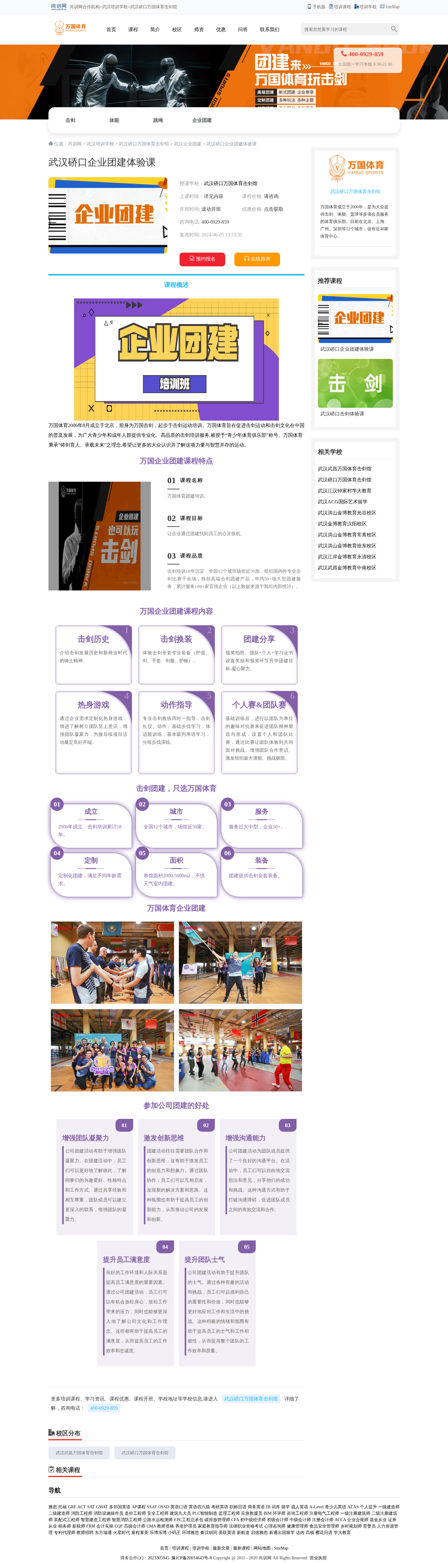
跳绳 (158, 120)
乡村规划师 (351, 1526)
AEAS (353, 1507)
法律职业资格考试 (246, 1526)
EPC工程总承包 (188, 1519)
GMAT (102, 1507)
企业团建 (202, 120)
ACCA (340, 1519)
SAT (91, 1507)
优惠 (221, 29)
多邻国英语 (119, 1507)
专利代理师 (64, 1532)
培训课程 (342, 7)
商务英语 (256, 1507)
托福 (62, 1507)
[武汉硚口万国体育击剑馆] (69, 23)
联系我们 (269, 29)
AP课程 (139, 1507)
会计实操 (104, 1526)
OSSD (163, 1507)
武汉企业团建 (187, 143)
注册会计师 (322, 1519)
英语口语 (179, 1507)
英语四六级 (199, 1507)
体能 (114, 120)
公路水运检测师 (158, 1519)
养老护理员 (186, 1526)
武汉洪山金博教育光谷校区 (347, 512)
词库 (276, 1507)
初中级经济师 (253, 1519)
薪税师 (78, 1526)
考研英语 (219, 1507)
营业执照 (318, 1558)
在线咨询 (260, 258)
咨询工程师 (297, 1513)
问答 (243, 29)
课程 (133, 29)
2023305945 (158, 1558)
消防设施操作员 (108, 1513)
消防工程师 (81, 1513)
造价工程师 (135, 1513)
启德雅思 (259, 1532)
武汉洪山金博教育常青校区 (347, 534)
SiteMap (392, 7)
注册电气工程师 (324, 1513)
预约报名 (205, 258)
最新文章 (221, 1548)
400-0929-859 (104, 1408)
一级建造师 (389, 1507)
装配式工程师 (67, 1519)
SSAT (152, 1507)
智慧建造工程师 (96, 1519)
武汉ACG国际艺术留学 (343, 501)
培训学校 (368, 7)
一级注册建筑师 (355, 1513)
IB (268, 1507)
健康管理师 (297, 1526)
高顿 (310, 1532)
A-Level (316, 1507)
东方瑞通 (103, 1532)
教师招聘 (85, 1532)
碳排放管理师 (217, 1519)
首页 (111, 29)
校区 (177, 29)
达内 (300, 1532)
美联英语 (227, 1532)
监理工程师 (229, 1513)
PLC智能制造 (204, 1513)
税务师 (64, 1526)
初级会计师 (277, 1519)
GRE (72, 1507)
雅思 (52, 1507)
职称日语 (238, 1507)
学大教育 (342, 1532)
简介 (155, 29)
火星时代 (121, 1532)
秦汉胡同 (208, 1532)
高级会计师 (134, 1526)
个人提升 (368, 1507)
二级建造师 (59, 1513)
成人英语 (299, 1507)
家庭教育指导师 (213, 1526)
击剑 (70, 120)
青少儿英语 (335, 1507)
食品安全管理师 (324, 1526)
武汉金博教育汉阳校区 (342, 523)
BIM (268, 1513)
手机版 (319, 7)
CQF (119, 1526)
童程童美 (139, 1532)
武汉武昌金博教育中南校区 (347, 567)
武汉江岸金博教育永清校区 (347, 556)
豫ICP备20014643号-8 (191, 1558)
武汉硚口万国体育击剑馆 (144, 143)
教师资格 (165, 1526)
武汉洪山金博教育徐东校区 (347, 545)
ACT (81, 1507)
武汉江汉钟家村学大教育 (345, 490)
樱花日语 (323, 1532)
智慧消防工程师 (127, 1519)
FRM (90, 1526)
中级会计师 (300, 1519)
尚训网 (76, 7)
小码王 (174, 1532)
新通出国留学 (282, 1532)
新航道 (243, 1532)
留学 (285, 1507)
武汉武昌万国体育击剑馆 (79, 1453)
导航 (54, 1490)
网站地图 (262, 1548)
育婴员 (369, 1526)
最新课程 (241, 1548)
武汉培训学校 (115, 7)
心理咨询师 (275, 1526)
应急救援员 (251, 1513)
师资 (199, 29)
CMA (151, 1526)
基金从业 (378, 1519)
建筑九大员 (180, 1513)
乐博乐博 (158, 1532)
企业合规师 (357, 1519)
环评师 (279, 1513)
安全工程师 (158, 1513)
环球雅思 (190, 1532)
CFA (235, 1519)
